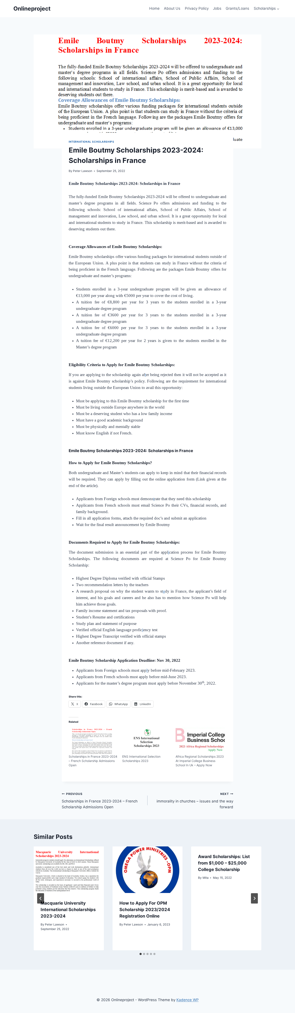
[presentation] (69, 869)
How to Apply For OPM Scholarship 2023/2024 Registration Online (144, 910)
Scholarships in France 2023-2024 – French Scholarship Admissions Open (93, 761)
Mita (206, 877)
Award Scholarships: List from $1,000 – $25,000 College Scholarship (224, 863)
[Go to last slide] (40, 898)
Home (154, 8)
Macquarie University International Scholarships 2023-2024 (68, 910)
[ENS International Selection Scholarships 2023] (146, 740)
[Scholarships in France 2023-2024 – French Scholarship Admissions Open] (93, 740)
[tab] (141, 954)
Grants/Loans (237, 8)
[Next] (254, 898)
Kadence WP (187, 1000)
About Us (172, 8)
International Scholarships (91, 141)
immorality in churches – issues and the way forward (195, 800)
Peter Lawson (82, 171)
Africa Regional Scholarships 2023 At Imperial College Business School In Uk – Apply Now (200, 761)
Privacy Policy (197, 8)
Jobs (217, 8)
